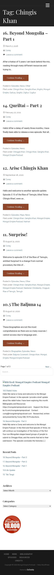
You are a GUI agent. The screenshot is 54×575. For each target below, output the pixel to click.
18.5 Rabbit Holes (10, 391)
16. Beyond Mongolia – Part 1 (15, 466)
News (22, 86)
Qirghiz (19, 92)
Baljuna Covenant (20, 354)
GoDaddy (30, 570)
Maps (22, 215)
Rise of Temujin (9, 291)
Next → (48, 367)
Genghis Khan (30, 89)
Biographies (16, 351)
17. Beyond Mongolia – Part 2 (15, 462)
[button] (47, 6)
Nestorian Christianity (32, 288)
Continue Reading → (15, 78)
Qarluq (12, 92)
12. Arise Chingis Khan (25, 168)
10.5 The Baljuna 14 (22, 304)
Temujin (19, 291)
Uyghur (33, 92)
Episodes (15, 86)
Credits (19, 561)
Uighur (26, 92)
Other (27, 86)
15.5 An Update (9, 470)
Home (6, 554)
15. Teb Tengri (8, 475)
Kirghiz (40, 89)
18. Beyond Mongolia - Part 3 (14, 421)
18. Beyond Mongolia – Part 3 (15, 457)
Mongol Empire (43, 218)
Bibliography (26, 554)
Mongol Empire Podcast (13, 155)
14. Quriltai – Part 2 (22, 105)
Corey (8, 50)
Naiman (27, 221)
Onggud (45, 288)
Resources (24, 557)
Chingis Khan (18, 89)
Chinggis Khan (19, 152)
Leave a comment (14, 54)
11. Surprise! (15, 234)
